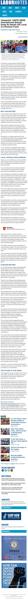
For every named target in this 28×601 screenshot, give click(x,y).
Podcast (4, 15)
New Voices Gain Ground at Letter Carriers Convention (13, 493)
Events (4, 12)
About (10, 8)
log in (7, 463)
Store (23, 8)
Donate (17, 8)
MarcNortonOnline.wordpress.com (10, 403)
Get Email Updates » (7, 508)
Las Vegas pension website (11, 139)
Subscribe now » (6, 531)
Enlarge (20, 31)
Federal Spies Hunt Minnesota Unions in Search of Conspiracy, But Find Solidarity (13, 479)
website (12, 181)
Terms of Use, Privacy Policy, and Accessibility (14, 598)
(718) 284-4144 (14, 595)
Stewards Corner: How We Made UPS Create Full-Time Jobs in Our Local (12, 488)
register (20, 33)
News (10, 12)
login (17, 33)
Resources (18, 12)
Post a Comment (22, 37)
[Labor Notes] (14, 2)
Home (3, 8)
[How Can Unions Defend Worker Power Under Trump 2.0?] (14, 587)
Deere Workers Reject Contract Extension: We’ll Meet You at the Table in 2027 (13, 484)
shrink (24, 31)
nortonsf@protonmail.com (13, 405)
